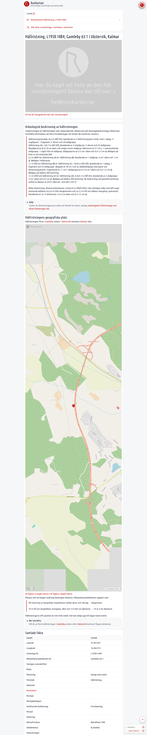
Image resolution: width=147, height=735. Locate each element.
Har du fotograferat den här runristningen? (47, 114)
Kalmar (84, 221)
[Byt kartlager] (118, 408)
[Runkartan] (26, 4)
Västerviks (66, 221)
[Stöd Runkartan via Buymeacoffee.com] (141, 5)
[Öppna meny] (142, 719)
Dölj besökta (131, 727)
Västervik (81, 624)
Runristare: (32, 690)
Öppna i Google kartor (38, 594)
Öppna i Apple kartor (62, 594)
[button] (73, 406)
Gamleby (49, 221)
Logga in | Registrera (133, 731)
